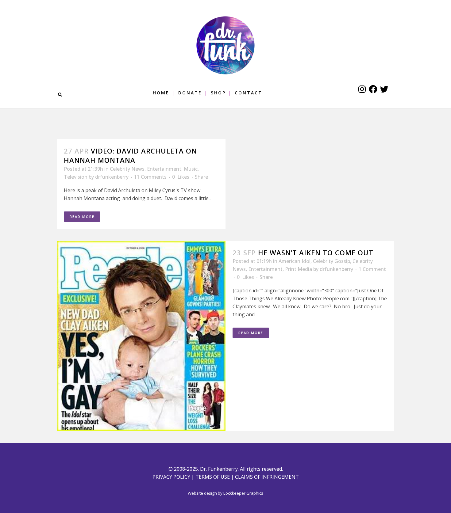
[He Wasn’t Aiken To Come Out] (141, 336)
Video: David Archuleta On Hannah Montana (130, 155)
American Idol (294, 261)
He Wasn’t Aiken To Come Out (315, 252)
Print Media (298, 269)
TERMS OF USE (212, 476)
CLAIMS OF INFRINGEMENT (267, 476)
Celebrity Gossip (331, 261)
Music (191, 168)
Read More (82, 216)
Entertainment (164, 168)
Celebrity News (127, 168)
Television (75, 176)
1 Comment (372, 269)
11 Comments (150, 176)
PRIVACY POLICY (171, 476)
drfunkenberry (112, 176)
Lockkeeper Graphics (243, 493)
